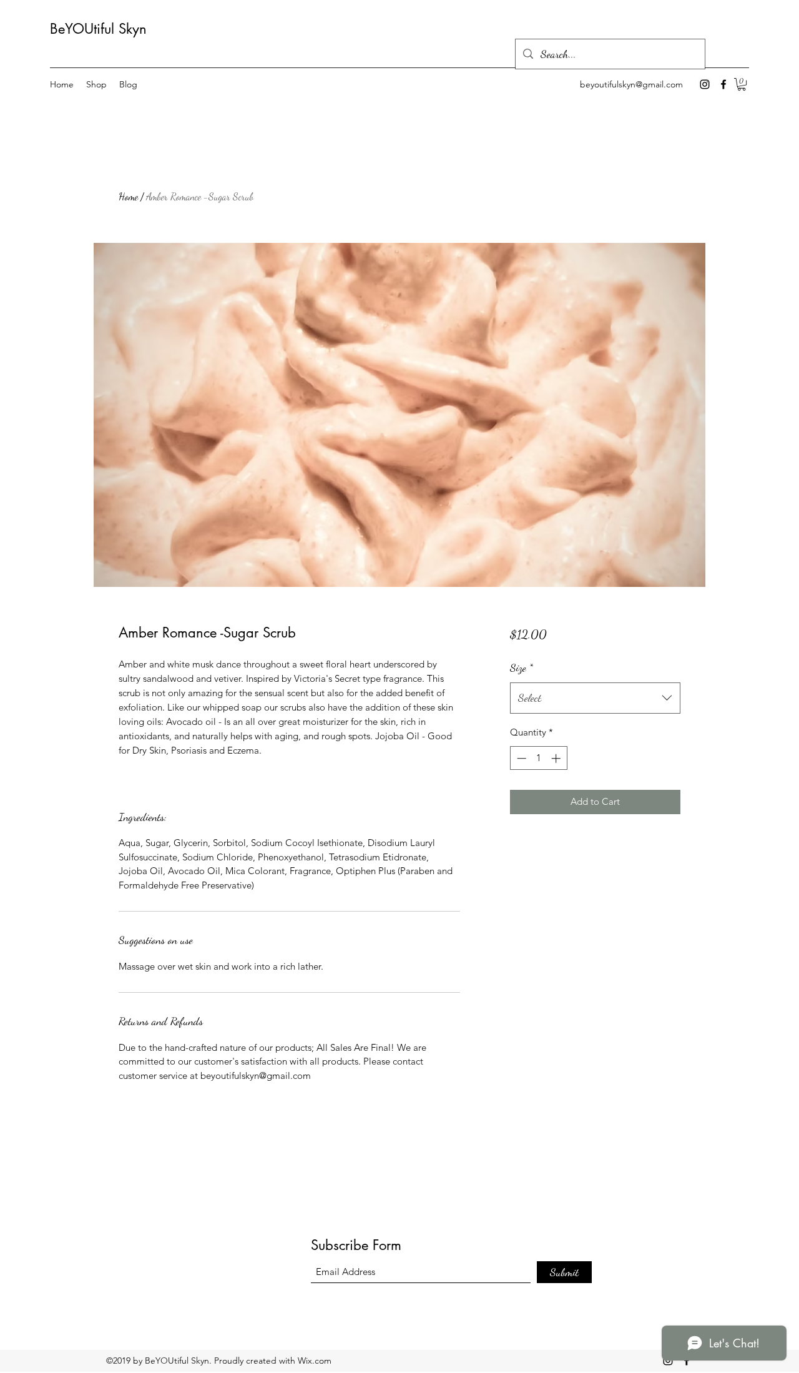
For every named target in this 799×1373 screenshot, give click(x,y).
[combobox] (595, 698)
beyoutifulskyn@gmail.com (631, 84)
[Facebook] (723, 84)
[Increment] (557, 758)
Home (128, 196)
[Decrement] (520, 758)
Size (521, 667)
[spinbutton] (538, 758)
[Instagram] (705, 84)
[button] (741, 84)
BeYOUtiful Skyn (98, 28)
